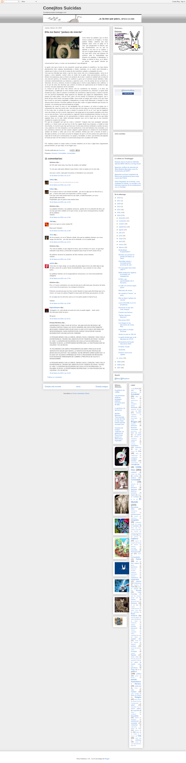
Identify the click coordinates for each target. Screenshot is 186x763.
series (132, 712)
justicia (136, 588)
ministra (133, 624)
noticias (133, 653)
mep (132, 617)
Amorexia (54, 153)
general (136, 536)
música (133, 646)
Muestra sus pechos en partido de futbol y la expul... (126, 256)
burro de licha (136, 433)
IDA (137, 561)
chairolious (134, 445)
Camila (139, 435)
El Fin (133, 499)
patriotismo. (134, 660)
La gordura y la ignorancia (120, 409)
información (134, 574)
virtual (136, 742)
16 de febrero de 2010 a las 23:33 (60, 373)
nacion (132, 648)
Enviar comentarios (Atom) (81, 393)
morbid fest (136, 639)
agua (132, 402)
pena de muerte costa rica (136, 664)
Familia (139, 524)
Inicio (78, 386)
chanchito (138, 447)
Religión (138, 697)
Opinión (133, 655)
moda (139, 635)
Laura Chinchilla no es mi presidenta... (127, 304)
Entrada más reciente (53, 386)
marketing (136, 612)
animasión (133, 409)
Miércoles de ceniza (125, 290)
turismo (137, 730)
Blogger (107, 759)
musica (133, 644)
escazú (136, 516)
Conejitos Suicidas (62, 8)
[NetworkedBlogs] (128, 90)
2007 (119, 368)
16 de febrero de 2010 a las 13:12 (60, 242)
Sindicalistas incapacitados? (124, 251)
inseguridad (135, 579)
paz (140, 660)
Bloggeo (134, 422)
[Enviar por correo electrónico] (71, 150)
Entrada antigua (102, 386)
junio (121, 235)
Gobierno (134, 539)
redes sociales (135, 693)
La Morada (136, 590)
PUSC (136, 688)
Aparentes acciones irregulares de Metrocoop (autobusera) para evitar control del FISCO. (127, 176)
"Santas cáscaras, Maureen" (125, 316)
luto (137, 605)
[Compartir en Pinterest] (79, 150)
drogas (139, 495)
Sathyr (52, 179)
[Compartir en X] (75, 150)
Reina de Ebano (136, 695)
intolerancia (137, 583)
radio (132, 690)
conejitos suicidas (134, 460)
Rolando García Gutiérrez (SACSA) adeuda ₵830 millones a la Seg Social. (128, 163)
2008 (119, 365)
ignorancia (134, 567)
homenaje (133, 548)
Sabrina (135, 701)
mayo (121, 238)
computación (134, 457)
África (133, 398)
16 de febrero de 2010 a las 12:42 (60, 185)
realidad (133, 692)
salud (133, 705)
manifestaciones (135, 608)
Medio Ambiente (134, 614)
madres (133, 606)
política (138, 674)
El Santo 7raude (124, 347)
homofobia (134, 550)
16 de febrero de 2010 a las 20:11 (60, 319)
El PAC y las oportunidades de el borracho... (126, 281)
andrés (52, 263)
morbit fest (138, 640)
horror (139, 553)
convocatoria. (134, 462)
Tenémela (122, 350)
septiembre (123, 227)
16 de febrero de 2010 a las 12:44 (60, 217)
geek (140, 535)
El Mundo (136, 500)
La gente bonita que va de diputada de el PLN (127, 338)
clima (137, 453)
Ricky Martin (138, 699)
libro (138, 601)
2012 (119, 209)
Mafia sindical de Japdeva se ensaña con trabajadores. (127, 274)
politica (134, 671)
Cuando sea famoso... (126, 312)
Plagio (133, 669)
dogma (133, 495)
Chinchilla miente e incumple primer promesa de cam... (126, 263)
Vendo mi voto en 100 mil (127, 334)
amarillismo (134, 403)
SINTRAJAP (135, 721)
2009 (119, 362)
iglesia (132, 565)
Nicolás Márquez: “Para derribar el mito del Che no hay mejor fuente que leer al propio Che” (120, 419)
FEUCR (136, 531)
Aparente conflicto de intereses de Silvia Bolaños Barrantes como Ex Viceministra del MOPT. (126, 169)
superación (134, 726)
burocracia (133, 431)
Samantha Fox (135, 707)
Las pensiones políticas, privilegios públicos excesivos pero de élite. (120, 400)
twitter (137, 732)
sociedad (134, 723)
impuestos (133, 568)
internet (138, 581)
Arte (139, 411)
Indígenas (133, 572)
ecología (136, 497)
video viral (138, 738)
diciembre (122, 218)
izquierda (136, 585)
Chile (136, 449)
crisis (139, 474)
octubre (122, 224)
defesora (133, 484)
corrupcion (135, 464)
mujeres (136, 642)
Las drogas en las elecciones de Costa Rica (126, 324)
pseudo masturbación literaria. (136, 681)
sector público (136, 708)
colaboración (134, 455)
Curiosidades (62, 153)
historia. (136, 544)
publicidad (138, 686)
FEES (132, 527)
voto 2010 (133, 743)
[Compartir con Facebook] (77, 150)
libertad (133, 601)
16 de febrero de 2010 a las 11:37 (60, 175)
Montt (136, 637)
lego (132, 596)
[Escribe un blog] (73, 150)
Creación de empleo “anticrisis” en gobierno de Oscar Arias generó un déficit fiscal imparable (119, 434)
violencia (138, 740)
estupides (135, 520)
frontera (139, 533)
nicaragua (134, 651)
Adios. (137, 396)
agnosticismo (134, 400)
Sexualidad (134, 716)
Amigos (133, 405)
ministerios (133, 622)
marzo (121, 244)
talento (132, 728)
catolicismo (134, 440)
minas (132, 619)
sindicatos (133, 719)
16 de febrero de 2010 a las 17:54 (60, 278)
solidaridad (134, 725)
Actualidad (135, 394)
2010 (119, 215)
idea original (135, 563)
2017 (119, 201)
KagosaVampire (55, 307)
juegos (139, 586)
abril (120, 241)
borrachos (134, 425)
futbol (134, 535)
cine (139, 451)
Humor (138, 559)
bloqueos (133, 424)
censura (133, 444)
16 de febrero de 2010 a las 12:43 (60, 202)
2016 (119, 204)
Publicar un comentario (54, 377)
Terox (51, 235)
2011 (119, 212)
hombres (133, 546)
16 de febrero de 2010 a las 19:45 (60, 303)
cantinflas (136, 436)
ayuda (132, 420)
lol (131, 605)
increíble (133, 570)
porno (136, 676)
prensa (133, 677)
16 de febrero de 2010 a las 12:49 (60, 231)
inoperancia (134, 577)
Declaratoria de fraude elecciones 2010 (126, 343)
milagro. (137, 617)
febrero (121, 247)
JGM (51, 221)
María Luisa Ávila (136, 610)
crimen (132, 474)
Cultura (133, 478)
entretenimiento (135, 514)
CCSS (133, 442)
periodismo (134, 668)
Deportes (134, 489)
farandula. (136, 526)
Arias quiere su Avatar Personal (126, 330)
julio (120, 232)
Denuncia (134, 487)
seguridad (136, 710)
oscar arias (135, 657)
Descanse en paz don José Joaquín (126, 308)
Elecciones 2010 (124, 320)
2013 (119, 206)
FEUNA (133, 533)
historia (139, 543)
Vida (139, 736)
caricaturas (134, 438)
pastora (137, 658)
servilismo (133, 714)
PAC (132, 658)
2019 (119, 198)
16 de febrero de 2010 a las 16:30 (60, 259)
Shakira (137, 717)
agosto (121, 230)
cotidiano (133, 472)
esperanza (133, 518)
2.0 (132, 388)
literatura (134, 603)
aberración (133, 392)
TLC (139, 728)
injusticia (133, 575)
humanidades (71, 153)
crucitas (136, 476)
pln (138, 669)
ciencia (133, 451)
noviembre (123, 221)
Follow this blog (128, 93)
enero (121, 358)
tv (131, 732)
